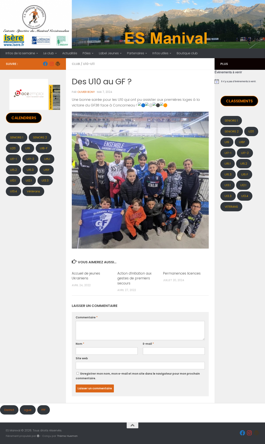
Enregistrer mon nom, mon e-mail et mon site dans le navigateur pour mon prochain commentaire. (138, 376)
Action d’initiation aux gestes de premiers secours (134, 278)
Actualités (69, 53)
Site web (82, 358)
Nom (80, 344)
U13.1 (13, 180)
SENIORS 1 (16, 137)
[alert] (240, 81)
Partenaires (135, 53)
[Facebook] (45, 63)
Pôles (87, 53)
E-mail (148, 344)
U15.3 (30, 170)
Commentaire (87, 317)
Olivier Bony (86, 92)
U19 (27, 148)
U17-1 (13, 159)
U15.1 (47, 159)
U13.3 (45, 180)
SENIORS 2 (40, 137)
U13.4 (13, 191)
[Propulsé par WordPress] (38, 436)
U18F (242, 142)
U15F (46, 170)
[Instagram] (51, 63)
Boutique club (187, 53)
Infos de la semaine (20, 53)
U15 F (244, 174)
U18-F (44, 148)
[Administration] (57, 63)
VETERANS (231, 207)
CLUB (76, 64)
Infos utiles (160, 53)
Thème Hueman (67, 436)
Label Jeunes (109, 53)
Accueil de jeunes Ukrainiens (86, 276)
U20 (13, 148)
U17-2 (30, 159)
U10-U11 (89, 64)
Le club (48, 53)
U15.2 (13, 170)
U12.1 (29, 180)
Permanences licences (182, 273)
